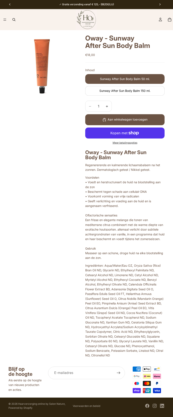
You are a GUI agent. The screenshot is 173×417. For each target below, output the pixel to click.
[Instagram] (154, 405)
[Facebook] (147, 405)
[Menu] (5, 19)
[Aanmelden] (118, 372)
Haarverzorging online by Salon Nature (41, 403)
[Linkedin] (162, 405)
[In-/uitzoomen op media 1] (41, 63)
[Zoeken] (14, 19)
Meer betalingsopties (125, 142)
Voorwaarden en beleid (86, 405)
